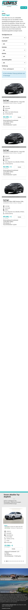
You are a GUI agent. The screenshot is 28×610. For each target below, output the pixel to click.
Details (19, 117)
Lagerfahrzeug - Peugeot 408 (13, 533)
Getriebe (4, 47)
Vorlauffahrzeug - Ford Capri (14, 103)
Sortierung (5, 66)
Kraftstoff (4, 41)
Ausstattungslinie (7, 59)
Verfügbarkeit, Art (7, 34)
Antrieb (4, 53)
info (3, 11)
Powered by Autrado (6, 608)
